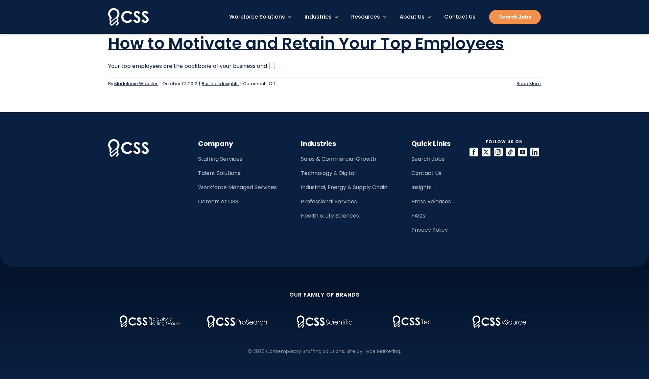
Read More (528, 83)
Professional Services (329, 201)
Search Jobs (427, 159)
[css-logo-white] (128, 11)
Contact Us (426, 173)
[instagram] (498, 152)
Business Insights (220, 83)
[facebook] (474, 152)
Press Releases (431, 201)
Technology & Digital (328, 173)
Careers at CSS (218, 201)
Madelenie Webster (136, 83)
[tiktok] (510, 152)
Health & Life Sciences (330, 216)
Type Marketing (382, 351)
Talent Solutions (219, 173)
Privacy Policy (429, 230)
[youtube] (522, 152)
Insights (421, 187)
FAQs (418, 216)
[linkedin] (534, 152)
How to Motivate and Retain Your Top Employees (306, 43)
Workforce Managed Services (237, 187)
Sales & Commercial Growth (338, 159)
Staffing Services (220, 159)
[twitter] (486, 152)
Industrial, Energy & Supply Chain (344, 187)
